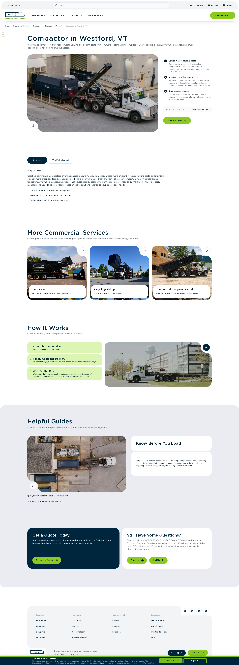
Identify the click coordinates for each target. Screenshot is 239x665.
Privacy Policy (59, 654)
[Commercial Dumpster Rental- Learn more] (182, 273)
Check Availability (177, 120)
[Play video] (206, 347)
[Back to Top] (3, 31)
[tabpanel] (119, 185)
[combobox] (113, 5)
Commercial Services (21, 26)
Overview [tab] (37, 160)
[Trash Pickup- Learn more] (57, 273)
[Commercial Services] (3, 34)
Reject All (195, 661)
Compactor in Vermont (53, 26)
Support (230, 5)
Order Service (221, 15)
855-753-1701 (14, 5)
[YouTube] (206, 611)
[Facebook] (199, 611)
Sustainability (94, 15)
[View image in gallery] (33, 125)
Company (75, 15)
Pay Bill (214, 5)
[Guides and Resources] (3, 38)
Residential (37, 15)
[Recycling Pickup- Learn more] (119, 273)
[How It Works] (3, 36)
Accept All (171, 661)
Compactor (37, 26)
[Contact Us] (3, 40)
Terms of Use (75, 654)
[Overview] (3, 32)
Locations (198, 5)
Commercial (56, 15)
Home (7, 26)
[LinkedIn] (185, 611)
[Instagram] (192, 611)
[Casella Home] (15, 15)
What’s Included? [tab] (60, 160)
